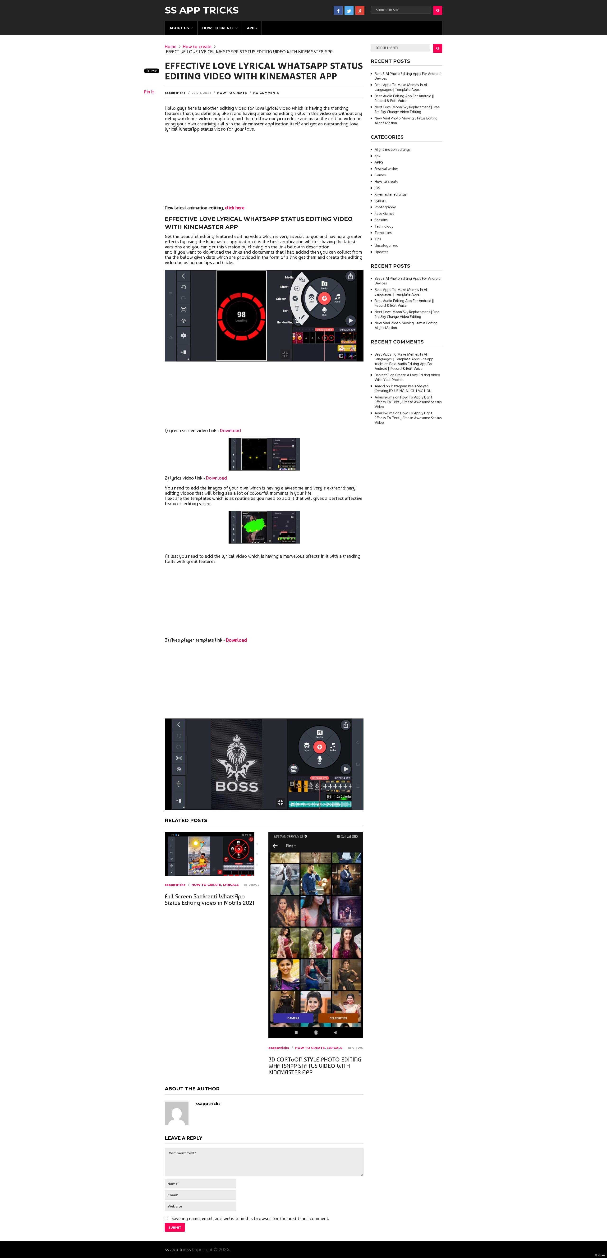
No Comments (266, 93)
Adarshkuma (384, 397)
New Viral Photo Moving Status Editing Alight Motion (406, 120)
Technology (384, 227)
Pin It (149, 92)
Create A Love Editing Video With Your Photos (407, 377)
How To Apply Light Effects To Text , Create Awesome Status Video (408, 402)
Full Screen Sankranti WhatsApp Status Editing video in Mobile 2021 (209, 899)
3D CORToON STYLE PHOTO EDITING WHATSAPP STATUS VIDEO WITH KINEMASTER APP (314, 1065)
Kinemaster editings (390, 195)
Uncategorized (386, 246)
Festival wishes (387, 169)
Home (170, 46)
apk (377, 156)
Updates (381, 252)
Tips (378, 239)
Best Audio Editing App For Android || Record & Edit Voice (404, 98)
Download (230, 430)
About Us (179, 28)
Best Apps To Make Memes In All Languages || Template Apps (401, 87)
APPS (252, 28)
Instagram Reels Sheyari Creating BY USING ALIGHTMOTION (403, 388)
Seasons (381, 220)
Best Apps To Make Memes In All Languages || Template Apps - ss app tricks (404, 359)
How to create (218, 28)
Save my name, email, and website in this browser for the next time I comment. (250, 1218)
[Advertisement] (264, 169)
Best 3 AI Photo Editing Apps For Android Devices (408, 76)
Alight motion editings (392, 150)
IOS (377, 188)
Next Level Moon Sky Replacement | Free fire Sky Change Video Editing (407, 109)
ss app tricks (202, 10)
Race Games (384, 214)
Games (380, 175)
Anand (380, 386)
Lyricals (231, 885)
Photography (385, 207)
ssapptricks (175, 93)
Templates (383, 233)
